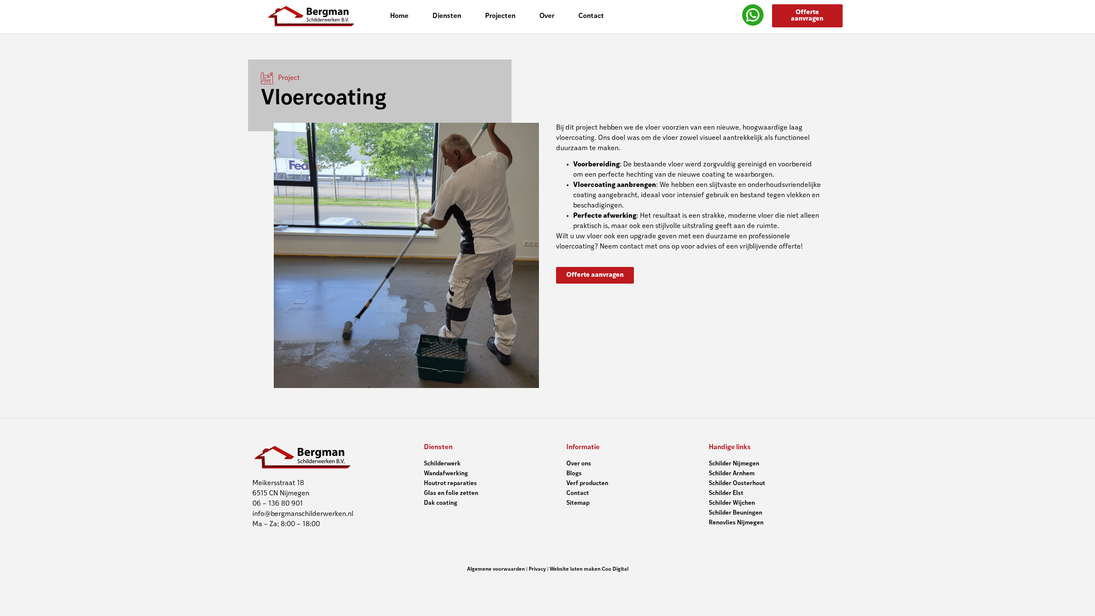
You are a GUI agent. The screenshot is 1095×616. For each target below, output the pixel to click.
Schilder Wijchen (732, 503)
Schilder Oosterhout (737, 483)
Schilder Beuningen (735, 513)
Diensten (446, 16)
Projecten (500, 16)
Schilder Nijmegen (734, 464)
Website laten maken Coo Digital (589, 569)
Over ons (578, 464)
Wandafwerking (446, 474)
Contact (591, 16)
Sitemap (577, 503)
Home (399, 16)
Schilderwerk (442, 464)
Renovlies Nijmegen (736, 523)
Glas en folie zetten (451, 493)
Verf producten (587, 483)
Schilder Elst (726, 493)
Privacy (537, 569)
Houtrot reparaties (450, 483)
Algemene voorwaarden (496, 569)
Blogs (574, 474)
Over (546, 16)
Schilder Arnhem (732, 474)
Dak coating (440, 503)
